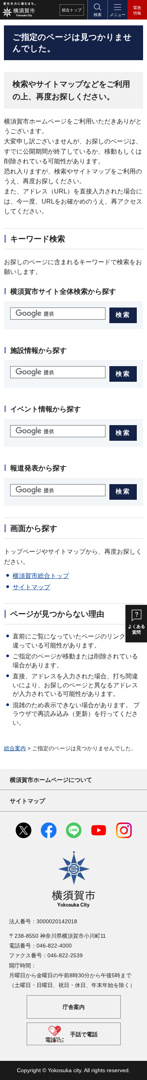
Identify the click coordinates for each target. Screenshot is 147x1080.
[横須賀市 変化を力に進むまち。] (19, 10)
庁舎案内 (74, 1007)
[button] (97, 10)
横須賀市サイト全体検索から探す (63, 291)
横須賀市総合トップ (41, 575)
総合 (72, 10)
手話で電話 (84, 1034)
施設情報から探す (38, 350)
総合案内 (15, 748)
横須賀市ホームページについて (51, 779)
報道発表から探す (38, 468)
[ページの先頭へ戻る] (135, 1068)
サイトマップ (31, 587)
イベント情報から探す (45, 409)
